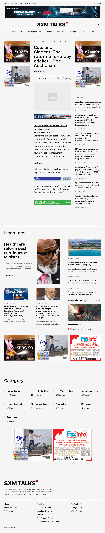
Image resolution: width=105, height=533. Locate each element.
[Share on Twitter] (66, 78)
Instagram (75, 507)
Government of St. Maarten (48, 521)
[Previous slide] (96, 300)
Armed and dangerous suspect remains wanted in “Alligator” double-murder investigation (88, 104)
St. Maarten (8, 511)
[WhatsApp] (100, 3)
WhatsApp (75, 511)
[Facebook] (94, 3)
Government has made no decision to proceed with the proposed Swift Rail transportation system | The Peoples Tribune (87, 120)
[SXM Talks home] (52, 24)
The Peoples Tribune (76, 32)
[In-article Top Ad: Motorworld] (52, 116)
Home (36, 42)
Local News (41, 504)
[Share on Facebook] (62, 78)
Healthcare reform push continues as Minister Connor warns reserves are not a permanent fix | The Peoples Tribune (17, 250)
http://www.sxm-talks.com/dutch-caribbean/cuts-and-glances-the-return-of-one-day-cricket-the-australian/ (52, 189)
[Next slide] (99, 300)
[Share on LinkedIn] (69, 78)
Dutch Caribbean (46, 42)
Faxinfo (49, 32)
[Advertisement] (52, 12)
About (6, 504)
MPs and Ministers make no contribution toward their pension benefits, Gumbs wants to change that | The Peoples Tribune (86, 154)
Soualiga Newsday (35, 32)
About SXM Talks (17, 3)
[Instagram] (97, 3)
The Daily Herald (17, 32)
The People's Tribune (45, 518)
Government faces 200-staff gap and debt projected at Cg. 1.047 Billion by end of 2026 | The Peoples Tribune (87, 171)
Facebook (74, 504)
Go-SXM (91, 32)
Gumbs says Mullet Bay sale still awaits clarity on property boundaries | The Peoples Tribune (83, 263)
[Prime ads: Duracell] (17, 51)
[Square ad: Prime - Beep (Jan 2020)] (17, 76)
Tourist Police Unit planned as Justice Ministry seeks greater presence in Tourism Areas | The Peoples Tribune (87, 200)
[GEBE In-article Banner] (52, 178)
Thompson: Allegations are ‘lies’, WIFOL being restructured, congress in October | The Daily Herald (86, 137)
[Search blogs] (91, 3)
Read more (11, 276)
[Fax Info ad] (85, 348)
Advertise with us (11, 507)
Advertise (6, 3)
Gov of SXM (60, 32)
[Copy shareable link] (58, 78)
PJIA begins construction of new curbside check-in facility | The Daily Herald (87, 185)
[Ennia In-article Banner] (52, 202)
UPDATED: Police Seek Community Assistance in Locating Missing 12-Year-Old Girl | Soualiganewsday (84, 281)
